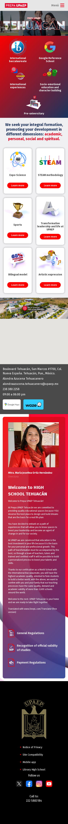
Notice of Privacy (32, 747)
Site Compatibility (33, 754)
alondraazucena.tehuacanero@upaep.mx (30, 384)
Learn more (17, 185)
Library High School (34, 769)
